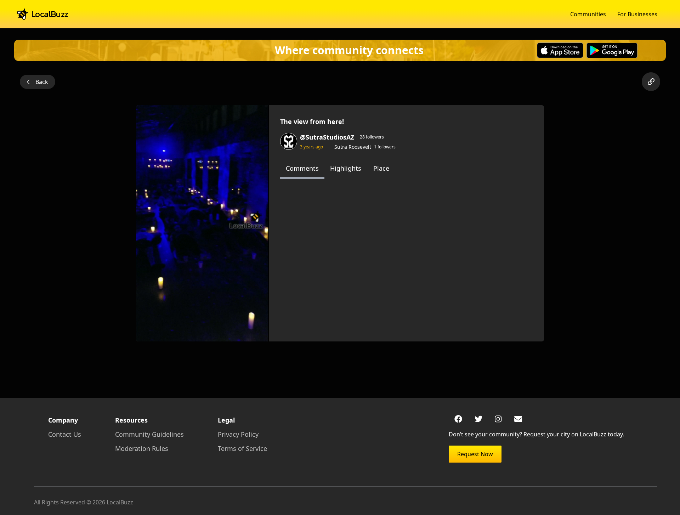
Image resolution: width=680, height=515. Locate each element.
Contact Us (64, 434)
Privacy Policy (238, 434)
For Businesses (637, 14)
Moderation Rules (141, 448)
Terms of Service (242, 448)
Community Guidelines (149, 434)
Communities (588, 14)
